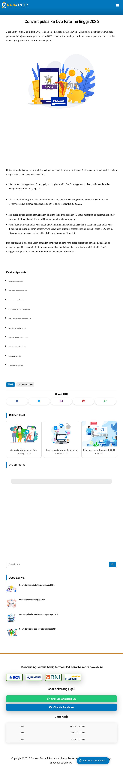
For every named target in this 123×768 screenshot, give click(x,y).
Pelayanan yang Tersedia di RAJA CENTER (99, 452)
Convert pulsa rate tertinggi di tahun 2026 (36, 585)
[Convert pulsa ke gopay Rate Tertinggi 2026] (12, 637)
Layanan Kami (25, 384)
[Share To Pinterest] (83, 401)
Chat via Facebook (63, 707)
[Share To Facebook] (17, 401)
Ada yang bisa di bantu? (94, 760)
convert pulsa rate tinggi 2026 (32, 600)
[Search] (112, 564)
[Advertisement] (61, 141)
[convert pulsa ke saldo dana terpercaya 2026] (12, 623)
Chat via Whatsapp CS (63, 698)
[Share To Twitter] (39, 401)
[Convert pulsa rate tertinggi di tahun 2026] (12, 593)
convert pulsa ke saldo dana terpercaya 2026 (38, 614)
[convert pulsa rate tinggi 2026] (12, 608)
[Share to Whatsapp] (105, 401)
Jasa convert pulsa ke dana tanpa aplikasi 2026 (61, 452)
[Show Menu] (118, 5)
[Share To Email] (61, 401)
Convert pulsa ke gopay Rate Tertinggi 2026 (23, 452)
